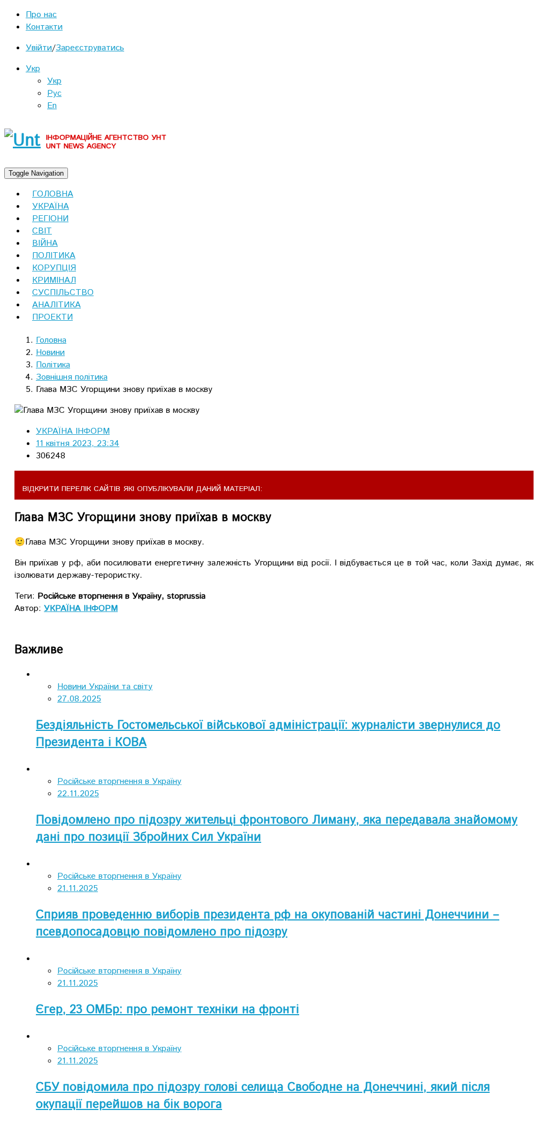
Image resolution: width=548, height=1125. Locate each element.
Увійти (39, 48)
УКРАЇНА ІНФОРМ (73, 431)
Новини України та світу (105, 687)
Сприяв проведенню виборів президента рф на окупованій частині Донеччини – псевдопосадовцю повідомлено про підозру (267, 924)
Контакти (44, 27)
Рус (54, 93)
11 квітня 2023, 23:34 (77, 443)
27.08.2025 (79, 699)
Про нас (41, 15)
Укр (33, 69)
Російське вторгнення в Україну (119, 781)
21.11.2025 (77, 888)
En (52, 106)
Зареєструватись (90, 48)
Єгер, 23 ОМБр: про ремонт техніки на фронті (167, 1009)
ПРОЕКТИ (52, 317)
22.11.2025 (78, 794)
